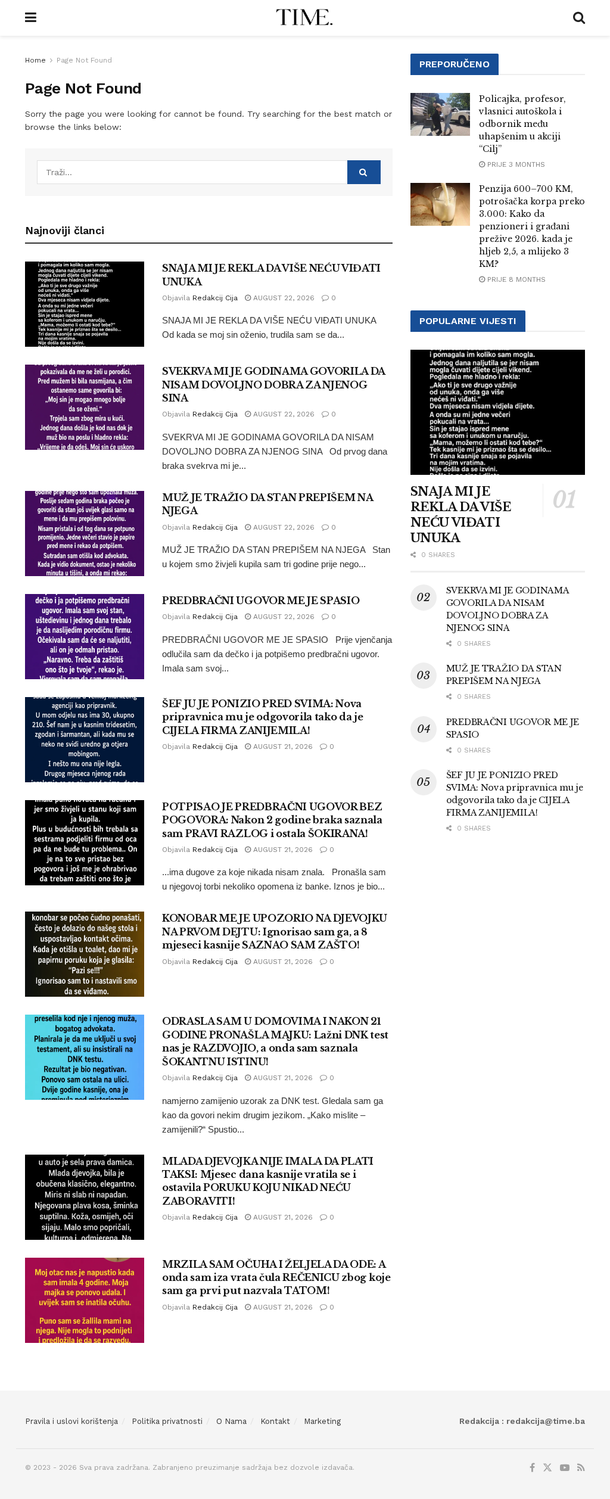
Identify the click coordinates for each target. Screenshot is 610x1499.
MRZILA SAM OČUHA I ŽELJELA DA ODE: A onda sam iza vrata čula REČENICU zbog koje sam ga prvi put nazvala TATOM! (276, 1277)
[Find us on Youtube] (564, 1468)
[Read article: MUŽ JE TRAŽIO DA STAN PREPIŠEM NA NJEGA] (84, 533)
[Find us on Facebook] (532, 1468)
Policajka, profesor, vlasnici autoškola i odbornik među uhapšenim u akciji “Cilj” (522, 124)
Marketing (322, 1421)
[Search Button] (579, 18)
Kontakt (275, 1421)
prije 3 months (515, 164)
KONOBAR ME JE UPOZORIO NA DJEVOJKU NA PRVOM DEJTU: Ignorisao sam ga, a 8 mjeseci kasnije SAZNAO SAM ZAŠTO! (274, 931)
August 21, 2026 (282, 746)
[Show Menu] (30, 18)
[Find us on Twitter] (547, 1468)
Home (35, 60)
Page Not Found (84, 60)
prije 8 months (515, 279)
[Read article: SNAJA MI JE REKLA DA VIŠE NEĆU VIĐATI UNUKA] (84, 304)
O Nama (231, 1421)
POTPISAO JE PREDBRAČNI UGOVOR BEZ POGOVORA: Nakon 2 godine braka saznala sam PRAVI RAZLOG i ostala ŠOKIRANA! (272, 820)
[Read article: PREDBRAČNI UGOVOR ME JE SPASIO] (84, 636)
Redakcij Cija (215, 298)
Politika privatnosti (167, 1421)
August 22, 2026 (283, 298)
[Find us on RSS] (581, 1468)
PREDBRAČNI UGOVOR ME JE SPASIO (260, 601)
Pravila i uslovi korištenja (71, 1421)
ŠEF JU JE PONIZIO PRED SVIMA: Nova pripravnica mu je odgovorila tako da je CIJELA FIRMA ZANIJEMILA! (262, 717)
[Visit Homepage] (305, 18)
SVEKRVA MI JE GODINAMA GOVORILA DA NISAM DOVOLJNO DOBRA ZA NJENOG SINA (273, 384)
